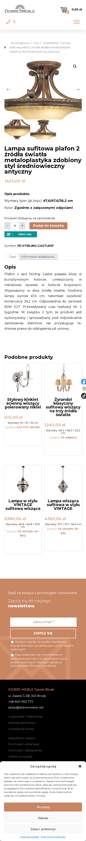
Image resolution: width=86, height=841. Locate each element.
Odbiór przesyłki (20, 756)
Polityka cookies (29, 837)
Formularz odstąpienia (25, 750)
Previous (8, 89)
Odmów (43, 818)
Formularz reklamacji (23, 744)
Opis (12, 257)
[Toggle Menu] (76, 22)
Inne (36, 42)
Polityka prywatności (53, 837)
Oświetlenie (50, 42)
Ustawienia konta (21, 729)
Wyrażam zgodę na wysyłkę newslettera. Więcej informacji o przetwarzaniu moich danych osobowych (41, 645)
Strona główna (19, 42)
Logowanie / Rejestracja (25, 716)
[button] (80, 766)
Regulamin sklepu (21, 738)
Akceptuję (43, 807)
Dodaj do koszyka (48, 225)
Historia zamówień (22, 723)
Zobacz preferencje (43, 829)
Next (78, 89)
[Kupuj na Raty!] (20, 236)
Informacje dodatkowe (37, 257)
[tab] (12, 257)
